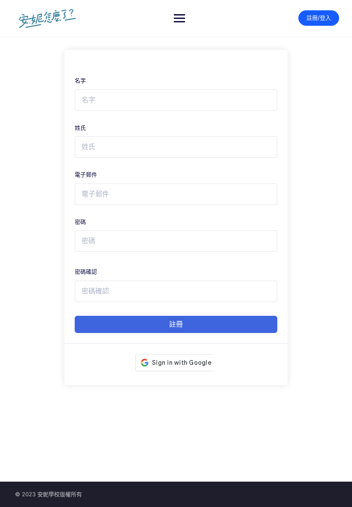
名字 (80, 80)
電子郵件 (86, 174)
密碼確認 (86, 271)
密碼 (80, 221)
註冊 (176, 324)
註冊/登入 (318, 17)
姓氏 (80, 127)
